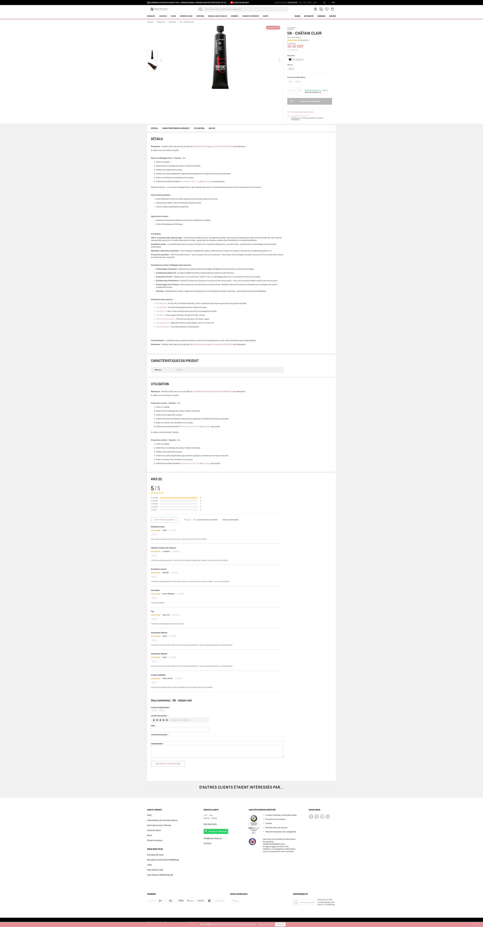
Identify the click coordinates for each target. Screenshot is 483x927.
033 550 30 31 (292, 3)
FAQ (149, 815)
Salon (297, 16)
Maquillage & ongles (217, 16)
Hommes (234, 16)
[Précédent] (161, 60)
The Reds (160, 315)
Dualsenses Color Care (190, 181)
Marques (151, 16)
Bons (149, 835)
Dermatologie (186, 16)
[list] (220, 60)
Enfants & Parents (251, 16)
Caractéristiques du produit (176, 128)
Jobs (149, 865)
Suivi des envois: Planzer (159, 825)
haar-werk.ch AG (155, 870)
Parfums (200, 16)
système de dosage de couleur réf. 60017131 (213, 391)
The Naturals (161, 303)
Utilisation (199, 128)
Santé (265, 16)
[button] (280, 924)
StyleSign (207, 181)
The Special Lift (162, 323)
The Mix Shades (162, 327)
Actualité (308, 16)
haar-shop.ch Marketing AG (160, 875)
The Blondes (161, 307)
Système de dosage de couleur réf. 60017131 (213, 146)
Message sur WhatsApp (218, 831)
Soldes (332, 16)
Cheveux (163, 16)
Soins (173, 16)
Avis (212, 128)
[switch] (253, 833)
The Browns (161, 311)
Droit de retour (154, 830)
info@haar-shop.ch (213, 838)
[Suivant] (279, 60)
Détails (154, 128)
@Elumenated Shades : (166, 319)
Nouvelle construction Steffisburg (163, 860)
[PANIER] (332, 9)
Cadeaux (321, 16)
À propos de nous (155, 855)
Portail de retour (155, 840)
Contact (207, 843)
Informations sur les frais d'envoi (162, 820)
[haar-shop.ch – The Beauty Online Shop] (159, 9)
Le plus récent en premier (207, 520)
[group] (309, 80)
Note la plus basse (231, 520)
